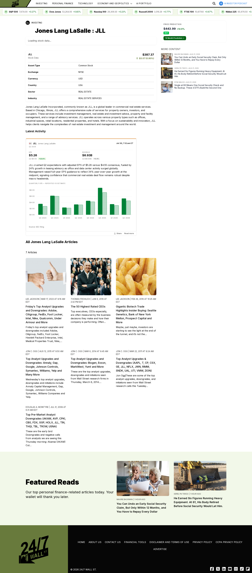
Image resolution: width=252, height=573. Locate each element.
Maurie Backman (125, 499)
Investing (41, 3)
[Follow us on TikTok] (242, 569)
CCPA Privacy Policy (229, 542)
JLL (35, 143)
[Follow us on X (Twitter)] (218, 569)
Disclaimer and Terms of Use (169, 542)
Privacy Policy (202, 542)
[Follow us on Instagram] (236, 569)
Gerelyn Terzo (181, 494)
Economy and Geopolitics (113, 3)
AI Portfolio (143, 3)
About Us (95, 542)
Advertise (160, 549)
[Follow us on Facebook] (212, 569)
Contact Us (113, 542)
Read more (129, 233)
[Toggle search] (214, 3)
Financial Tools (135, 542)
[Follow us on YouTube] (230, 569)
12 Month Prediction (174, 38)
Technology (85, 3)
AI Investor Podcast (235, 3)
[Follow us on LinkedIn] (224, 569)
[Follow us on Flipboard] (248, 569)
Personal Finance (62, 3)
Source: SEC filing (36, 227)
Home (81, 542)
